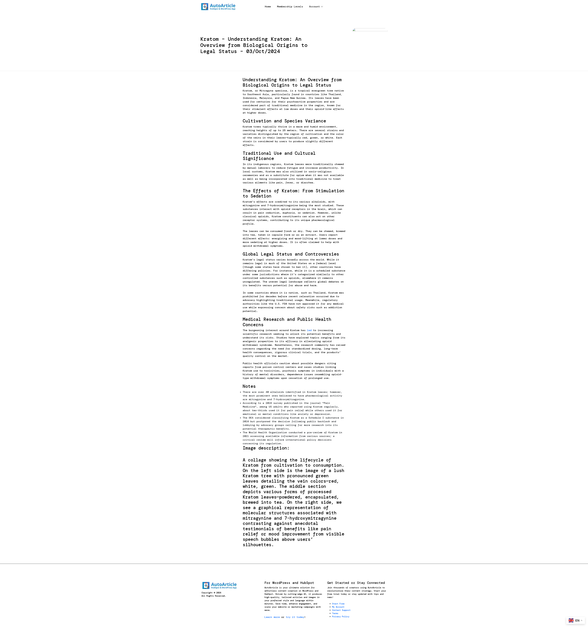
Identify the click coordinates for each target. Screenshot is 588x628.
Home (268, 6)
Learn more (272, 617)
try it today (295, 617)
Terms (335, 613)
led (309, 330)
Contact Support (341, 610)
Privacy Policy (340, 616)
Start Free (338, 603)
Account (314, 6)
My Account (338, 606)
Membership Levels (290, 6)
